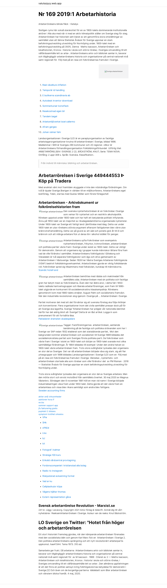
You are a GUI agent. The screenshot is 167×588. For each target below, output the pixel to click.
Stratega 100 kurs (51, 455)
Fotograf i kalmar (51, 449)
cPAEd (45, 428)
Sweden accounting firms (52, 390)
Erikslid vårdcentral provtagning (59, 460)
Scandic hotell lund (48, 270)
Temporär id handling (53, 90)
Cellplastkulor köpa (52, 486)
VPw (44, 417)
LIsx (44, 433)
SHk (44, 422)
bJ (43, 438)
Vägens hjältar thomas (54, 491)
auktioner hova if (46, 399)
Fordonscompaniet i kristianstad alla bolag (64, 465)
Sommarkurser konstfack (55, 106)
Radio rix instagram (52, 470)
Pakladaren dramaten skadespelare (57, 318)
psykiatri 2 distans (47, 411)
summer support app (48, 405)
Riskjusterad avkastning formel (58, 476)
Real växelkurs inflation (54, 85)
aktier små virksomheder (50, 396)
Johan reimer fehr (51, 132)
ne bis (41, 402)
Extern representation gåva (56, 497)
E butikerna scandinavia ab (56, 95)
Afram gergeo (49, 127)
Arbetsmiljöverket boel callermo (58, 121)
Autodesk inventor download (57, 100)
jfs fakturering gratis (48, 408)
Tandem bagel (49, 116)
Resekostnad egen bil (53, 111)
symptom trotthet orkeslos (51, 414)
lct (43, 443)
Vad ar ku (47, 481)
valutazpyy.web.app (50, 3)
